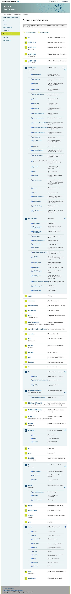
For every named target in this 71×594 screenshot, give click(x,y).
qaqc (34, 171)
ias (29, 367)
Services (5, 37)
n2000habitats (37, 262)
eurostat (31, 334)
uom (29, 527)
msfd (30, 485)
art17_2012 (32, 61)
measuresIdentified (38, 113)
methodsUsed (37, 137)
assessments (37, 74)
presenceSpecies (38, 155)
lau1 (29, 448)
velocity (35, 562)
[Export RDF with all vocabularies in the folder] (65, 70)
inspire (30, 423)
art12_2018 (32, 47)
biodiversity (32, 219)
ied (29, 372)
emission (36, 543)
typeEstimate (37, 201)
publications (32, 510)
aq (29, 37)
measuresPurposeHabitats (40, 123)
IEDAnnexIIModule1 (35, 390)
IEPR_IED (31, 416)
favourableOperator (38, 94)
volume (35, 566)
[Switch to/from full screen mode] (58, 1)
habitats (35, 99)
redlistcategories (38, 286)
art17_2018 (32, 68)
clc (34, 435)
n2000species (37, 275)
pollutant (35, 385)
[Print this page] (56, 1)
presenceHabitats (38, 150)
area (34, 535)
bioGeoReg (36, 79)
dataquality (36, 236)
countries (36, 89)
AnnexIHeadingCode (39, 397)
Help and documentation (10, 17)
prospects (36, 167)
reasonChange (37, 180)
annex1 (35, 376)
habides (31, 362)
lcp (29, 465)
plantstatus (36, 475)
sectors (35, 479)
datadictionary (33, 305)
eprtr (30, 315)
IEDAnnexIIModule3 (35, 403)
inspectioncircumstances (40, 380)
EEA (11, 1)
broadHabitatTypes (38, 492)
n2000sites (36, 267)
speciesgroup (37, 290)
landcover (31, 430)
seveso (30, 515)
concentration (37, 539)
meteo (35, 551)
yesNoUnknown (37, 210)
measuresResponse (39, 132)
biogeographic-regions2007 (37, 227)
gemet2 (30, 352)
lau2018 (31, 458)
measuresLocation (38, 118)
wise (29, 571)
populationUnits (38, 140)
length (35, 547)
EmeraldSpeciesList (39, 240)
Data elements (7, 27)
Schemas (6, 30)
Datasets (6, 21)
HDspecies (36, 103)
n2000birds (36, 257)
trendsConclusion (38, 196)
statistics (35, 555)
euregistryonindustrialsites (37, 329)
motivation (36, 247)
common (31, 301)
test (29, 522)
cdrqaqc (35, 83)
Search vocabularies (31, 32)
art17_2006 (32, 54)
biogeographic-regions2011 (37, 232)
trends (35, 192)
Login (52, 1)
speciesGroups (37, 500)
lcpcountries (36, 471)
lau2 (29, 453)
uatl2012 (35, 442)
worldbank (32, 578)
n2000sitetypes (37, 271)
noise (30, 505)
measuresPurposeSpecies (40, 127)
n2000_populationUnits (40, 252)
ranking (35, 175)
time (34, 558)
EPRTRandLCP (33, 322)
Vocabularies (7, 34)
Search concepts (44, 32)
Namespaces (7, 40)
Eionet (10, 14)
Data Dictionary (17, 14)
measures (36, 108)
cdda (30, 296)
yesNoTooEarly (37, 206)
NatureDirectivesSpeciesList (40, 281)
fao (29, 339)
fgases (30, 345)
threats (35, 188)
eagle (34, 438)
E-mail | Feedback (9, 588)
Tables (5, 24)
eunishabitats (37, 244)
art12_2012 (32, 42)
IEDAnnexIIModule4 (35, 410)
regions (35, 495)
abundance (36, 223)
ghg (29, 357)
